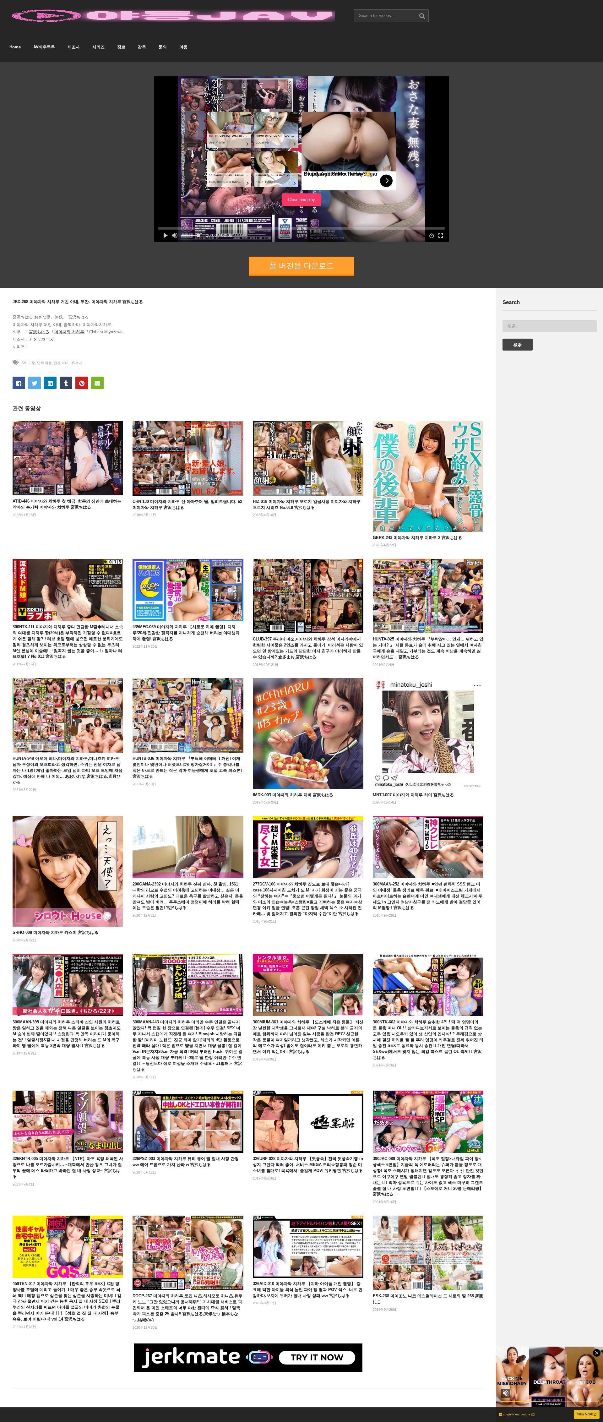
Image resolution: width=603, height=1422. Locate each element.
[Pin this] (81, 383)
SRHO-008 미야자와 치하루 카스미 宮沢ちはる (55, 932)
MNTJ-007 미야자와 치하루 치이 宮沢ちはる (413, 795)
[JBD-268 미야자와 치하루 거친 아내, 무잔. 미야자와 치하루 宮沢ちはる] (68, 458)
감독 (142, 47)
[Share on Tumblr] (66, 383)
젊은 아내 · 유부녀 (68, 363)
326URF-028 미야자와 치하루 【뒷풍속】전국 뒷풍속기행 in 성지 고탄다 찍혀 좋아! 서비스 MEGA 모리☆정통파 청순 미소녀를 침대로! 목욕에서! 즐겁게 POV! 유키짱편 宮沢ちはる (308, 1164)
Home (15, 47)
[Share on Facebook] (19, 383)
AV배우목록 (44, 47)
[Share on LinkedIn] (50, 383)
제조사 (74, 47)
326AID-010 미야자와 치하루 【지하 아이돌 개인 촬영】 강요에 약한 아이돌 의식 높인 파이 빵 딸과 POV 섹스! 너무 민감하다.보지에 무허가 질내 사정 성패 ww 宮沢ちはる (307, 1289)
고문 (31, 363)
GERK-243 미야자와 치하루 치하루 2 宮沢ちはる (417, 537)
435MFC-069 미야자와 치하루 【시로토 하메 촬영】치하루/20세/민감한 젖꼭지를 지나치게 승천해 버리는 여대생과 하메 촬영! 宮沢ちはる (186, 632)
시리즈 (98, 47)
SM (23, 363)
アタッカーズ (41, 339)
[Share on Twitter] (34, 383)
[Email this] (97, 383)
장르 (121, 47)
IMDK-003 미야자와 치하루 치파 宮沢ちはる (293, 795)
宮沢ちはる (39, 332)
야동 (183, 47)
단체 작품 (44, 363)
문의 (163, 47)
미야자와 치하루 (69, 332)
